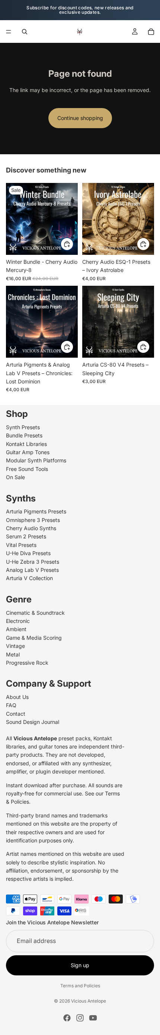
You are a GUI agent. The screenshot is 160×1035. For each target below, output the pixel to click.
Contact (15, 713)
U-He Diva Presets (28, 553)
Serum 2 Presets (26, 537)
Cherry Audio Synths (31, 528)
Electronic (18, 621)
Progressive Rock (27, 662)
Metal (13, 654)
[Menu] (8, 31)
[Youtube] (93, 1017)
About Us (17, 697)
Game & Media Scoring (34, 637)
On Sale (15, 477)
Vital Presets (21, 545)
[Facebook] (67, 1017)
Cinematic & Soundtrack (35, 613)
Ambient (16, 629)
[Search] (24, 31)
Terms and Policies (80, 985)
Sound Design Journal (32, 722)
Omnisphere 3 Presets (33, 520)
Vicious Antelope (88, 1001)
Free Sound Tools (27, 469)
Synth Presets (23, 427)
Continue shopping (80, 118)
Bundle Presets (24, 435)
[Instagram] (80, 1017)
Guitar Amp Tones (27, 452)
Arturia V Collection (29, 578)
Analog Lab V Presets (32, 570)
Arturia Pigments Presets (36, 512)
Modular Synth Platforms (36, 461)
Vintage (15, 646)
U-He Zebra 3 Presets (32, 561)
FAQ (11, 705)
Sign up (80, 965)
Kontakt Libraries (26, 444)
